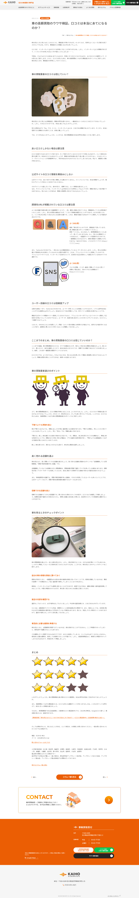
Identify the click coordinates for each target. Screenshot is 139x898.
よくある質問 (90, 7)
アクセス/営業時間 (115, 7)
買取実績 (56, 7)
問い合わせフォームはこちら (41, 742)
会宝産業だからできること (26, 7)
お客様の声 (66, 7)
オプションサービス (44, 7)
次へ (104, 777)
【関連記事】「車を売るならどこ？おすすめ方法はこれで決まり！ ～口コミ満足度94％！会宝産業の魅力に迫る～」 (68, 718)
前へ (34, 777)
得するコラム (102, 7)
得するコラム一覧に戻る (39, 765)
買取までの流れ (77, 7)
